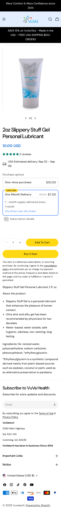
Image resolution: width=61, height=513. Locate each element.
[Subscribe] (54, 404)
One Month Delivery (18, 194)
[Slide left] (26, 118)
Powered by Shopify (38, 505)
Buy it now (30, 254)
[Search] (50, 19)
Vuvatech (19, 505)
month (10, 206)
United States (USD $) (20, 475)
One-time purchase (18, 182)
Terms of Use (46, 413)
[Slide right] (35, 118)
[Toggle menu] (4, 19)
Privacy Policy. (10, 417)
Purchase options (13, 174)
